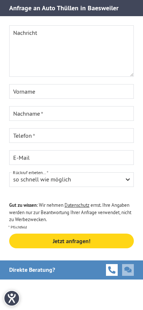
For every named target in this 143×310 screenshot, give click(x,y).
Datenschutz (77, 205)
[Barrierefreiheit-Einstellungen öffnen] (12, 298)
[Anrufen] (112, 270)
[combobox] (71, 179)
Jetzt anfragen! (72, 241)
